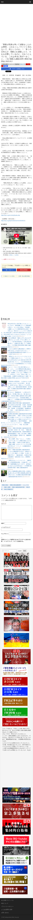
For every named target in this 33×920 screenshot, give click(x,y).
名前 (2, 523)
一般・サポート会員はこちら (16, 68)
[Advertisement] (16, 22)
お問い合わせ (5, 912)
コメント (3, 503)
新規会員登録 (23, 270)
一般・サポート (9, 270)
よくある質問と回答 (6, 909)
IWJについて (4, 903)
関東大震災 (5, 485)
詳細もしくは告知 (14, 255)
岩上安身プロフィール (7, 900)
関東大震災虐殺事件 (15, 485)
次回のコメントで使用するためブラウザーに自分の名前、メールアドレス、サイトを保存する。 (16, 540)
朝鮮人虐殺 (7, 487)
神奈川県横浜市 (8, 489)
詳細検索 (20, 550)
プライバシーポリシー (7, 906)
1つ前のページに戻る (9, 276)
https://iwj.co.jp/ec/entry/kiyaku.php (10, 215)
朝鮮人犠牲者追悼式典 (18, 487)
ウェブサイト (5, 533)
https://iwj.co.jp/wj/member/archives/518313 (13, 220)
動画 (6, 66)
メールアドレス (6, 527)
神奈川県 (22, 64)
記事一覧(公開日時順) (24, 276)
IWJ (2, 2)
